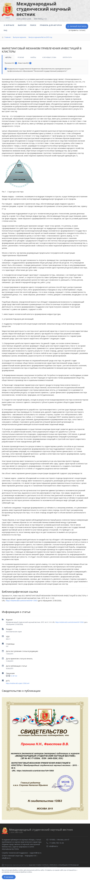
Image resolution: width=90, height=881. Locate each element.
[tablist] (45, 57)
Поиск (33, 25)
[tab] (8, 57)
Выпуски (22, 25)
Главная (7, 37)
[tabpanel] (45, 67)
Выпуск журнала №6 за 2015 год (40, 37)
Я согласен (8, 877)
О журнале (9, 25)
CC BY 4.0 (14, 676)
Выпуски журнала (19, 37)
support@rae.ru (35, 853)
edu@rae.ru (6, 858)
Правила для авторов (51, 25)
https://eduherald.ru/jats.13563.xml (17, 683)
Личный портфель (78, 26)
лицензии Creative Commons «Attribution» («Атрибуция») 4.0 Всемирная (54, 865)
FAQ (5, 30)
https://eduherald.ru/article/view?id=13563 (69, 622)
